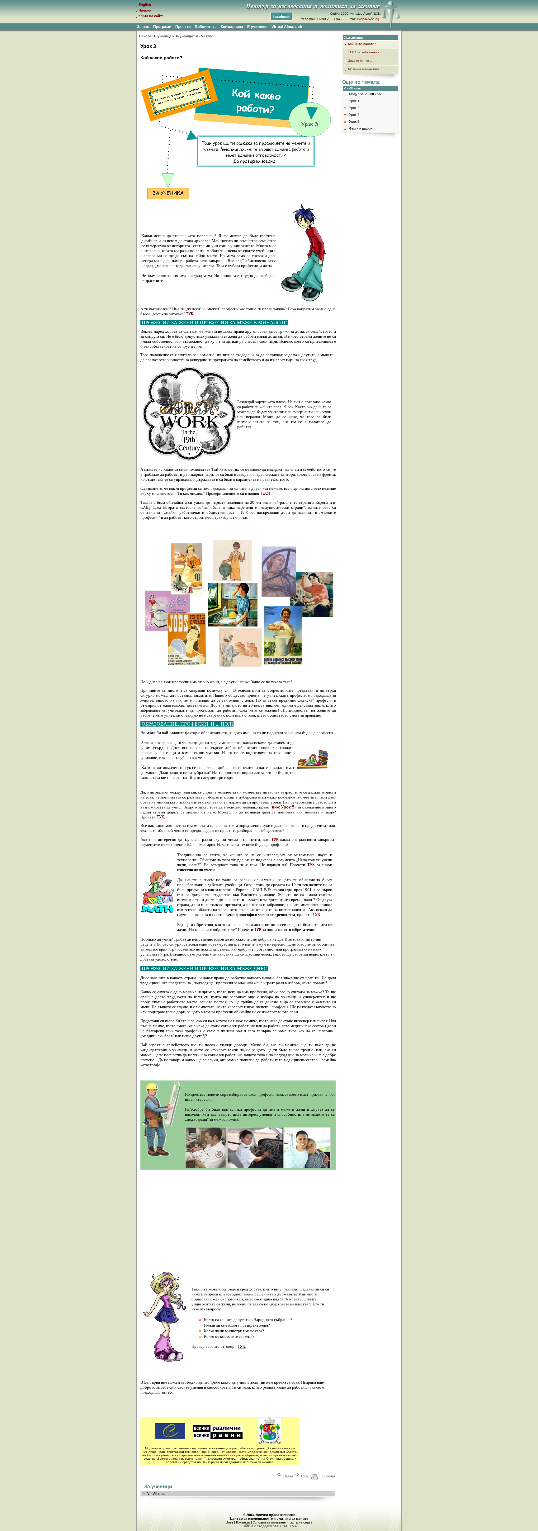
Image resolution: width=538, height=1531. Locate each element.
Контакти (243, 1522)
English (145, 5)
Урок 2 (354, 108)
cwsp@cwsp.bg (368, 19)
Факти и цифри (360, 128)
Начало (145, 10)
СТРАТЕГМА (287, 1526)
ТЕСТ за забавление (364, 52)
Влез (229, 1522)
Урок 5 (354, 121)
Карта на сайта (151, 16)
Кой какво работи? (362, 43)
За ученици (184, 36)
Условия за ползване (269, 1522)
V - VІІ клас (204, 36)
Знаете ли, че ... (360, 60)
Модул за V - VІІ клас (365, 94)
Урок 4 (354, 115)
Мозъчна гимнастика (363, 69)
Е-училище (163, 36)
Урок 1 (354, 101)
